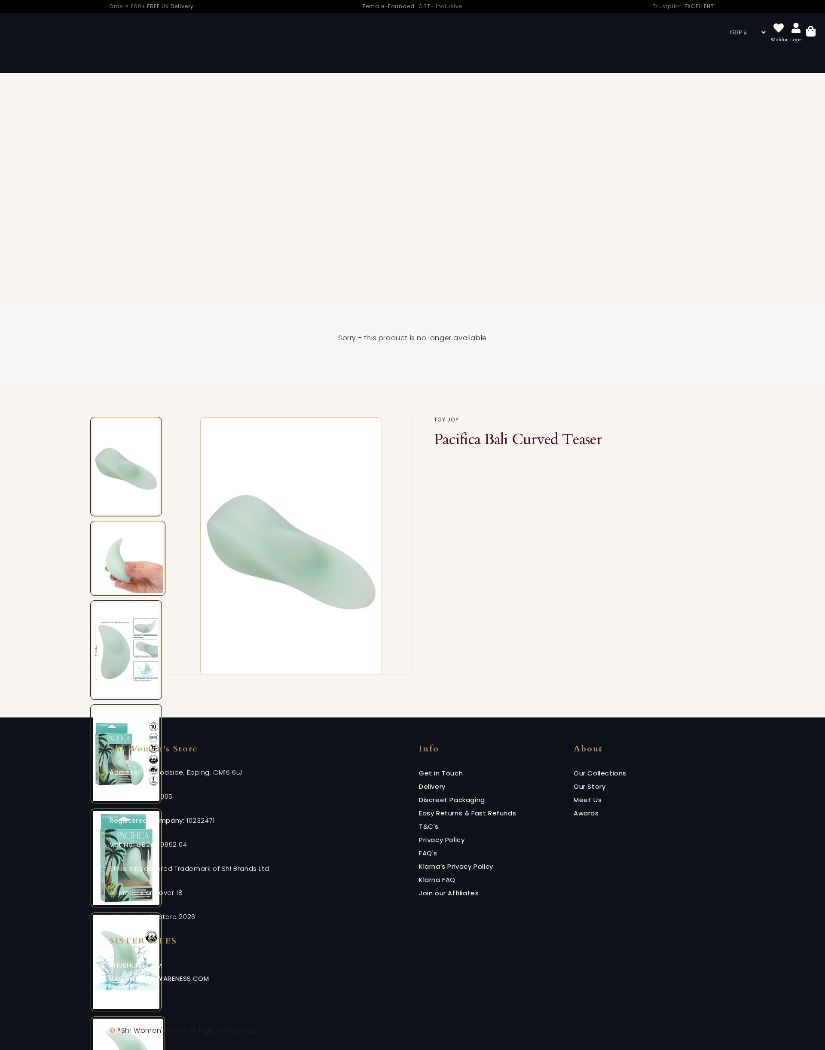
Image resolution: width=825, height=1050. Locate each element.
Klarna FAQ (437, 879)
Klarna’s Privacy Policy (456, 866)
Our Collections (600, 773)
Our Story (589, 786)
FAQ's (428, 853)
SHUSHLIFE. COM (136, 965)
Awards (586, 813)
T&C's (429, 826)
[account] (796, 28)
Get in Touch (441, 773)
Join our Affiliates (449, 892)
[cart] (810, 32)
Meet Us (588, 799)
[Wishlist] (778, 28)
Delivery (432, 786)
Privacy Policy (441, 839)
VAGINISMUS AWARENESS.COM (159, 978)
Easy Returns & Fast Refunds (467, 813)
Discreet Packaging (452, 799)
